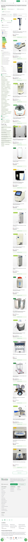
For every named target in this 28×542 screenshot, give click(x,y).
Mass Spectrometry (3, 95)
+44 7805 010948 (21, 528)
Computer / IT (8, 84)
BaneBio (2, 514)
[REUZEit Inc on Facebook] (12, 520)
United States (5, 31)
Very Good (5, 42)
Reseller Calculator (3, 502)
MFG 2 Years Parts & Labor (5, 61)
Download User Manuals (4, 506)
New (4, 37)
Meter (9, 95)
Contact (18, 488)
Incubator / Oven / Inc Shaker (4, 91)
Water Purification (3, 114)
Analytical (2, 76)
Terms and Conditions (4, 510)
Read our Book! (3, 499)
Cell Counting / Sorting (4, 80)
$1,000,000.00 (9, 22)
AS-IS (4, 46)
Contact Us (22, 484)
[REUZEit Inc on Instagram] (9, 520)
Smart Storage (3, 492)
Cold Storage (3, 84)
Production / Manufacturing (4, 103)
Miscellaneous (3, 98)
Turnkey (5, 39)
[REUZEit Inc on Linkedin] (2, 520)
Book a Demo (19, 489)
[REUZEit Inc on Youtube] (5, 520)
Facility (2, 87)
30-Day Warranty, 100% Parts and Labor (6, 53)
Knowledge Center (4, 509)
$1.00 (2, 22)
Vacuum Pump (9, 111)
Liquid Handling (6, 92)
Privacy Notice (6, 535)
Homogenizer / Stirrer (4, 88)
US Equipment (12, 488)
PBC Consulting (4, 71)
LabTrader (2, 515)
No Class (5, 48)
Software (2, 507)
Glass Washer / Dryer (7, 87)
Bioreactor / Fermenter (4, 79)
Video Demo (14, 484)
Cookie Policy (11, 535)
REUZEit (3, 67)
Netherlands (4, 32)
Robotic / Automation (4, 106)
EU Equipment (12, 489)
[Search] (2, 3)
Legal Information (8, 537)
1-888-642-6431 (5, 484)
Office (8, 99)
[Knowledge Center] (2, 539)
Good (4, 43)
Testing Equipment (3, 111)
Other (2, 122)
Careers (2, 496)
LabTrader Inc (4, 70)
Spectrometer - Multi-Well (4, 110)
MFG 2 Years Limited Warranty (5, 60)
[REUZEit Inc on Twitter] (7, 520)
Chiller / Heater (3, 83)
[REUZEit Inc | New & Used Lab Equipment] (3, 1)
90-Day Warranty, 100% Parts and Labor (6, 55)
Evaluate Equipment (4, 500)
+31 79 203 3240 (12, 527)
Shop (18, 1)
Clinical (7, 83)
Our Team (2, 495)
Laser (2, 92)
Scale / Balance (3, 107)
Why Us (2, 489)
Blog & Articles (3, 503)
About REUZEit (3, 488)
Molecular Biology (3, 99)
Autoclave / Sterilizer (7, 76)
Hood (9, 88)
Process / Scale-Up (3, 102)
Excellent (5, 40)
